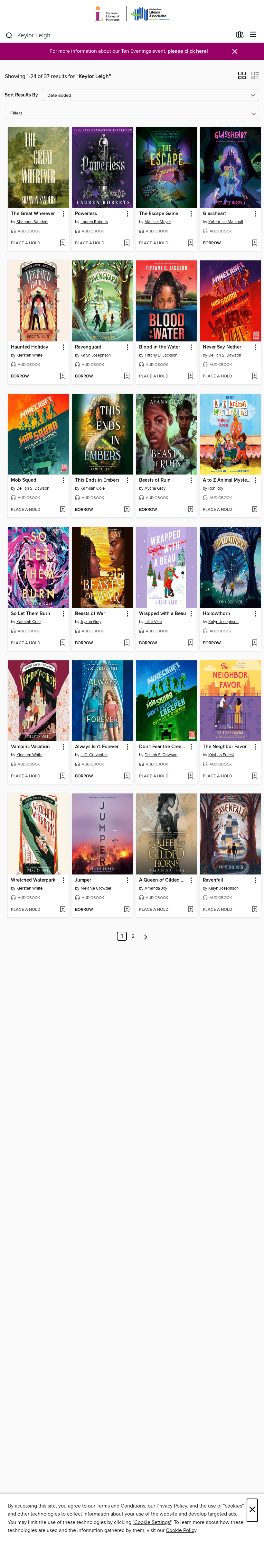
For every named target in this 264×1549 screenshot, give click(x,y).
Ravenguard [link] (88, 347)
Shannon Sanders (32, 221)
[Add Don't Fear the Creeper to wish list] (190, 776)
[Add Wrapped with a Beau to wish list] (190, 643)
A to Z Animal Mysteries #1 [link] (227, 480)
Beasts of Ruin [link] (155, 480)
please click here (187, 51)
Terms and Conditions (121, 1506)
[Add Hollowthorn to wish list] (254, 643)
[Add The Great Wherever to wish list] (63, 243)
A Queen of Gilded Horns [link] (163, 880)
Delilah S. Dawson (224, 355)
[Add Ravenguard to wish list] (127, 376)
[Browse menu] (253, 35)
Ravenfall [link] (213, 880)
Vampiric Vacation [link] (30, 747)
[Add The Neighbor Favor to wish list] (254, 776)
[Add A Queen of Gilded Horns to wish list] (190, 910)
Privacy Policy (171, 1506)
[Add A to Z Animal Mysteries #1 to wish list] (254, 510)
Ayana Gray (155, 488)
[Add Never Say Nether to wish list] (254, 376)
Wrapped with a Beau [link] (162, 614)
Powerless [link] (86, 214)
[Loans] (240, 36)
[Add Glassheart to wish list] (254, 243)
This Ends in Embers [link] (97, 480)
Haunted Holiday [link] (29, 347)
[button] (242, 77)
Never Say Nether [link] (222, 347)
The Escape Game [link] (158, 214)
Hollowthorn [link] (216, 614)
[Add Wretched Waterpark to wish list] (63, 910)
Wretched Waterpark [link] (33, 880)
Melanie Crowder (95, 888)
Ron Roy (215, 488)
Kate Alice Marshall (225, 221)
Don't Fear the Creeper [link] (163, 747)
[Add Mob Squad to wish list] (63, 510)
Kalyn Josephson (95, 355)
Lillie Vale (153, 621)
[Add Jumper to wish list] (127, 910)
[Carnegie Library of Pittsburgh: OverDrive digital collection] (132, 13)
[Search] (9, 35)
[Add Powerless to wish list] (127, 243)
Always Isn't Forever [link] (96, 747)
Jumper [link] (83, 880)
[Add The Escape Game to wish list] (190, 243)
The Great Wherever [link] (33, 214)
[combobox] (118, 35)
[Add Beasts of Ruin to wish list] (190, 510)
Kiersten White (29, 355)
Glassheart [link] (214, 214)
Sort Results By (21, 95)
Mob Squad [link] (23, 480)
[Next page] (145, 936)
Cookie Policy (181, 1530)
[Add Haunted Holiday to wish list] (63, 376)
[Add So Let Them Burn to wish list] (63, 643)
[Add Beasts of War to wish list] (127, 643)
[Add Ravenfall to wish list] (254, 910)
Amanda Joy (156, 888)
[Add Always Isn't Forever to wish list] (127, 776)
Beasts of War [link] (90, 614)
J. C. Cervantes (94, 754)
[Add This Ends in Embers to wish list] (127, 510)
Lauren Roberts (94, 221)
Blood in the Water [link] (159, 347)
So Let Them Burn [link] (30, 614)
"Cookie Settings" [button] (152, 1522)
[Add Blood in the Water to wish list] (190, 376)
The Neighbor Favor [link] (225, 747)
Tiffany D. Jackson (161, 355)
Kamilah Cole (92, 488)
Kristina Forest (221, 754)
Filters (16, 113)
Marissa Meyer (158, 221)
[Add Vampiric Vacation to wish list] (63, 776)
